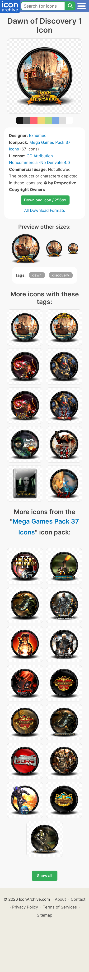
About (60, 899)
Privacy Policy (25, 907)
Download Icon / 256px (45, 200)
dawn (37, 275)
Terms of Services (60, 907)
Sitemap (44, 915)
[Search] (70, 5)
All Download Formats (44, 210)
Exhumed (38, 135)
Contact (78, 899)
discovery (60, 275)
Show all (44, 875)
